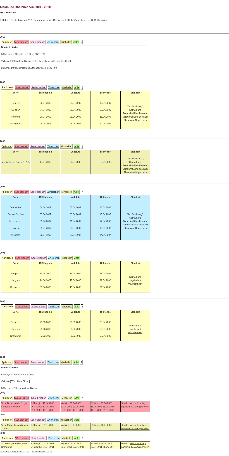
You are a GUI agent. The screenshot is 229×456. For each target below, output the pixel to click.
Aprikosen (7, 42)
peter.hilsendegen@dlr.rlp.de (15, 451)
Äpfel (76, 42)
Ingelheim (126, 406)
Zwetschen (53, 42)
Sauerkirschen (37, 42)
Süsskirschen (21, 42)
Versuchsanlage (138, 403)
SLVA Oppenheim (140, 406)
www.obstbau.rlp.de (42, 451)
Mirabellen (66, 42)
